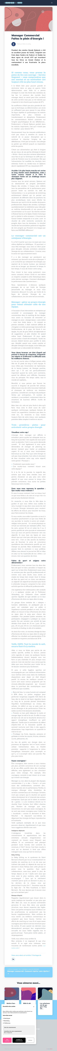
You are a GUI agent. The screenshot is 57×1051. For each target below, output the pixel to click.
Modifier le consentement (19, 1040)
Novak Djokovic (34, 50)
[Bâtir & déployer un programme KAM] (28, 993)
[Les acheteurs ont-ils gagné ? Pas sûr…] (45, 993)
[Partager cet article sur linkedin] (13, 959)
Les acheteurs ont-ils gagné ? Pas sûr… (45, 1005)
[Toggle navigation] (52, 3)
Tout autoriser (7, 1040)
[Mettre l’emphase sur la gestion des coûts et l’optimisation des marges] (12, 993)
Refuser (30, 1040)
